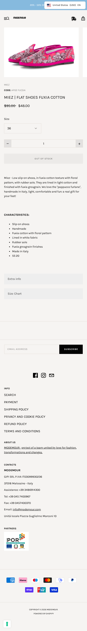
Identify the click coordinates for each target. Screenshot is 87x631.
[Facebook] (35, 376)
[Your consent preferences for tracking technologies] (7, 624)
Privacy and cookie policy (24, 417)
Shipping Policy (16, 409)
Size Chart (15, 293)
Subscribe (71, 349)
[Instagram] (43, 376)
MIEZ (7, 84)
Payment (11, 402)
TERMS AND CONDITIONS (22, 431)
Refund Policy (15, 424)
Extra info (14, 279)
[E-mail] (51, 376)
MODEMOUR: (12, 447)
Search (10, 395)
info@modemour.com (27, 509)
